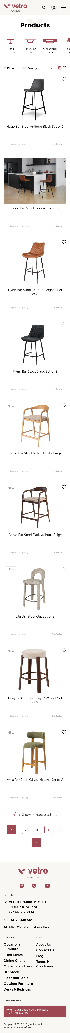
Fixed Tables (13, 955)
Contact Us (45, 950)
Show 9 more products (39, 815)
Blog (39, 956)
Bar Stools (12, 972)
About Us (43, 944)
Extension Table (16, 978)
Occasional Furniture (12, 946)
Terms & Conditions (45, 964)
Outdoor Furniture (18, 984)
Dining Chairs (14, 961)
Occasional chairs (18, 966)
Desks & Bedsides (17, 989)
